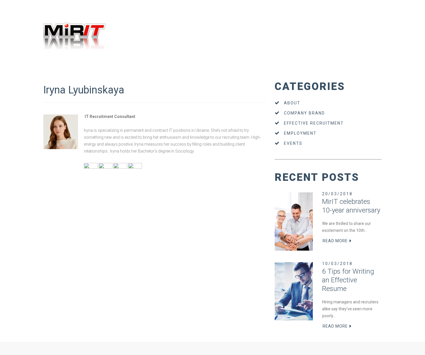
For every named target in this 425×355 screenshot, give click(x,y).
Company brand (304, 113)
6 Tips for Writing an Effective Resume (348, 280)
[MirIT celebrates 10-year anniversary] (294, 221)
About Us (49, 71)
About (292, 103)
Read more (335, 241)
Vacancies (84, 71)
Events (293, 143)
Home (34, 71)
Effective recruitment (314, 123)
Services (66, 71)
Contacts (116, 71)
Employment (300, 133)
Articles (101, 71)
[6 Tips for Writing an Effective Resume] (294, 291)
